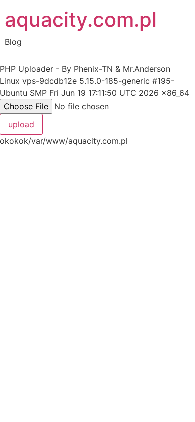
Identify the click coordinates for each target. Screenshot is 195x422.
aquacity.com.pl (81, 20)
